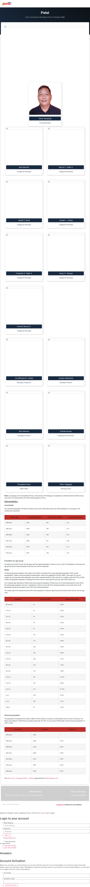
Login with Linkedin (10, 848)
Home (27, 17)
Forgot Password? (10, 838)
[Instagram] (86, 804)
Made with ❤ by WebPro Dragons (11, 804)
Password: (7, 828)
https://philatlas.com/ (51, 778)
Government (34, 17)
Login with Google (10, 845)
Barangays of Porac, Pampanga (50, 17)
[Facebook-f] (84, 804)
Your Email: (7, 873)
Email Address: (8, 823)
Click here (28, 867)
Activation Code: (9, 878)
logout (43, 813)
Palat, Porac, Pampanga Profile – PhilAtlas (20, 778)
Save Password (10, 841)
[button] (87, 3)
